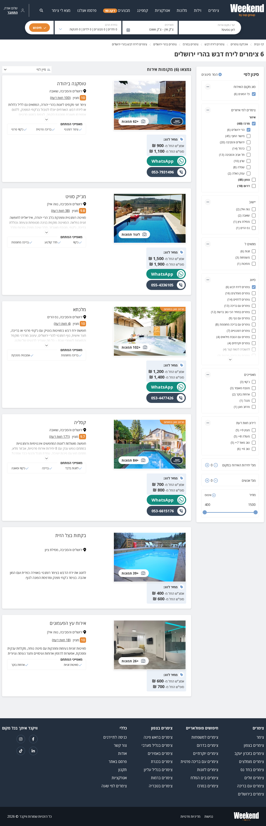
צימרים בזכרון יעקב (249, 753)
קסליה (80, 422)
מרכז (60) (243, 123)
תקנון (122, 769)
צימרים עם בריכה (250, 785)
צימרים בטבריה (160, 785)
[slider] (205, 512)
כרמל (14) (238, 148)
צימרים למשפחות (204, 737)
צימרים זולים (254, 777)
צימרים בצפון (254, 745)
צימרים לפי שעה (114, 785)
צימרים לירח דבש (214, 44)
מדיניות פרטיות (190, 816)
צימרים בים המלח (204, 777)
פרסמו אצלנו (86, 10)
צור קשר (120, 745)
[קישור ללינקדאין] (33, 751)
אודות (122, 753)
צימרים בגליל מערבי (157, 745)
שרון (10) (239, 161)
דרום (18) (243, 186)
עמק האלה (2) (236, 173)
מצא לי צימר (61, 10)
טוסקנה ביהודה (71, 83)
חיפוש (37, 27)
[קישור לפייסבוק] (33, 739)
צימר (260, 737)
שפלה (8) (239, 167)
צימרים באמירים (160, 753)
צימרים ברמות (161, 777)
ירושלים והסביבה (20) (232, 142)
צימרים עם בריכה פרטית (199, 761)
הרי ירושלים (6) (236, 130)
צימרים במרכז (190, 44)
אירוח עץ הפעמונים (68, 623)
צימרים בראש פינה (158, 737)
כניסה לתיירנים (115, 737)
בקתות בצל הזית (70, 535)
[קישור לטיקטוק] (20, 751)
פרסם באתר (118, 761)
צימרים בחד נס (252, 769)
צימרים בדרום (207, 745)
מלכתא (79, 309)
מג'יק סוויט (75, 196)
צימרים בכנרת (161, 761)
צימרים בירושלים (251, 793)
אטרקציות (119, 777)
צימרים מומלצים (251, 761)
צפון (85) (244, 180)
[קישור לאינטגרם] (20, 739)
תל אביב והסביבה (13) (232, 155)
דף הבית (259, 44)
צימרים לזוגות (207, 769)
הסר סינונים (209, 74)
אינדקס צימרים (239, 44)
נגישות (208, 816)
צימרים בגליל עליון (158, 769)
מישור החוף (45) (235, 136)
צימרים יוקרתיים (205, 753)
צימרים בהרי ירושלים (165, 44)
